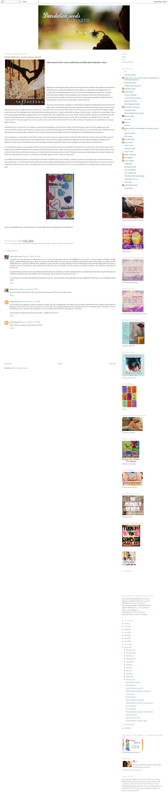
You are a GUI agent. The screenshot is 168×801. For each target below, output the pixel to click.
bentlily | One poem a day (133, 86)
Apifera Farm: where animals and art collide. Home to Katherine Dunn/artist (142, 79)
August (128, 662)
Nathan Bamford (15, 301)
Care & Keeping (133, 610)
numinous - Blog (130, 148)
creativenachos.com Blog (133, 98)
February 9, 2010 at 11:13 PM (30, 322)
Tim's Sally (128, 182)
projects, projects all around (134, 688)
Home (60, 364)
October (129, 656)
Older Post (112, 364)
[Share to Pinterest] (32, 241)
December (129, 650)
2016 (126, 629)
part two (146, 601)
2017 (126, 626)
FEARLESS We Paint (144, 605)
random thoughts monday (41, 243)
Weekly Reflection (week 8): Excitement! (138, 691)
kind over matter (130, 133)
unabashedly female (131, 185)
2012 (126, 641)
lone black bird (129, 139)
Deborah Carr (14, 289)
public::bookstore (130, 154)
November (129, 653)
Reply (12, 283)
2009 (126, 728)
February (129, 679)
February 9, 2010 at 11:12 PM (30, 301)
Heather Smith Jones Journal (134, 113)
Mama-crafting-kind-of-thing (135, 700)
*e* (126, 72)
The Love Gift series (138, 612)
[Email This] (24, 241)
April (128, 674)
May (127, 671)
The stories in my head (133, 718)
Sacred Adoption (144, 608)
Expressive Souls (130, 110)
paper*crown (129, 151)
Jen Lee (127, 122)
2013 (126, 638)
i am (123, 59)
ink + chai (128, 119)
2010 (126, 647)
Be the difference (131, 697)
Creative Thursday (131, 95)
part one (146, 599)
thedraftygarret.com (131, 179)
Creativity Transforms (141, 614)
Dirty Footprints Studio (132, 104)
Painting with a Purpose (138, 603)
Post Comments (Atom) (20, 368)
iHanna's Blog (129, 116)
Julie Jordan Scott (16, 256)
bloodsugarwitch (130, 89)
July (127, 665)
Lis (136, 761)
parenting (27, 243)
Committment (130, 694)
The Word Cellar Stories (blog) (134, 176)
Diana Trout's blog (131, 101)
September (129, 659)
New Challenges (131, 709)
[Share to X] (28, 241)
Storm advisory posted (133, 682)
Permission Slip (130, 685)
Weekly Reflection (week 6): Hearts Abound (139, 712)
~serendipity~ (129, 157)
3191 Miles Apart (130, 75)
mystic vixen (129, 145)
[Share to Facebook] (30, 241)
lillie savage (128, 136)
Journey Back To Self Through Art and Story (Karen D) (142, 129)
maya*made (128, 142)
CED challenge (16, 243)
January (128, 724)
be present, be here (130, 83)
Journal (127, 125)
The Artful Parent (130, 173)
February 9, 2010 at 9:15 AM (31, 256)
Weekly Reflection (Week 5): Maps (136, 721)
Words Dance (129, 188)
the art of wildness (130, 170)
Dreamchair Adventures (132, 107)
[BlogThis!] (26, 241)
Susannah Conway (130, 167)
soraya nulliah (129, 160)
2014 (126, 635)
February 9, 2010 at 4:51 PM (28, 289)
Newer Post (7, 364)
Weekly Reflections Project (63, 243)
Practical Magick (131, 706)
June (127, 668)
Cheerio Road (129, 92)
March (128, 676)
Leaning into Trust (131, 715)
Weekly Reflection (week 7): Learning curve (139, 703)
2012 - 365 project (128, 62)
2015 (126, 632)
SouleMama (128, 164)
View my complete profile (132, 770)
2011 (126, 644)
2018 (126, 623)
